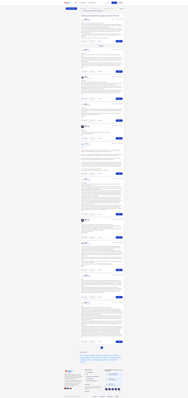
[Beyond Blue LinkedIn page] (118, 391)
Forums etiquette (89, 378)
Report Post (100, 41)
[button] (82, 41)
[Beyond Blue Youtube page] (109, 391)
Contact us (95, 396)
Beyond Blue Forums (69, 2)
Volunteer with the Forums (91, 380)
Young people (82, 362)
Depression (93, 355)
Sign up (114, 2)
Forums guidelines (91, 2)
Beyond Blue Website (68, 371)
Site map (117, 396)
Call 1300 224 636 (113, 373)
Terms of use (102, 396)
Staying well (106, 357)
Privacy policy (110, 396)
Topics (76, 2)
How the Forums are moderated (92, 376)
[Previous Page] (96, 347)
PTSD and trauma (116, 355)
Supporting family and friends (85, 359)
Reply (119, 41)
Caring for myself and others (95, 8)
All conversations (82, 2)
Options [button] (121, 8)
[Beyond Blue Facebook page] (106, 391)
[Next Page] (107, 347)
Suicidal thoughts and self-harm (115, 357)
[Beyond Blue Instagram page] (112, 391)
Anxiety (81, 355)
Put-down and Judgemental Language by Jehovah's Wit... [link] (93, 10)
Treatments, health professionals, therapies (99, 359)
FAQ (87, 374)
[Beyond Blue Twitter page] (115, 391)
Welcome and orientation (113, 359)
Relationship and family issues (109, 8)
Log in (108, 2)
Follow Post (92, 41)
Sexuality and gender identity (97, 357)
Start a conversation (71, 8)
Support (121, 2)
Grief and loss (98, 355)
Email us (111, 384)
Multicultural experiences (107, 355)
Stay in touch (87, 391)
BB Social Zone (87, 355)
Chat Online (112, 379)
